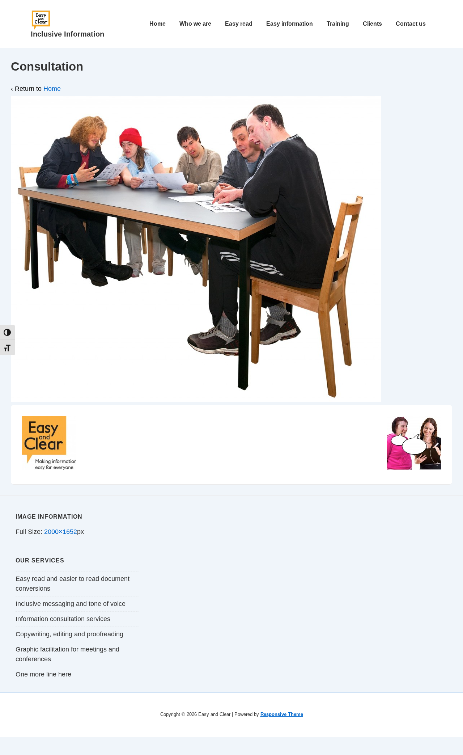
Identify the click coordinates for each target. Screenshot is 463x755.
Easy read (238, 24)
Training (338, 24)
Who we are (195, 24)
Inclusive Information (67, 34)
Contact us (411, 24)
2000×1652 (60, 531)
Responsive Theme (281, 714)
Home (157, 24)
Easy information (289, 24)
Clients (372, 24)
